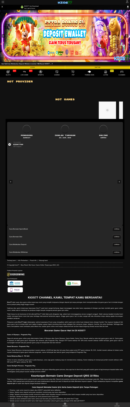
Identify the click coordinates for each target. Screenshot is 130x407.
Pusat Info (33, 260)
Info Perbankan (23, 260)
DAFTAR (97, 67)
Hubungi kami (43, 260)
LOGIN (32, 67)
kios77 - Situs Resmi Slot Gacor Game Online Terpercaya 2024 (35, 265)
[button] (3, 36)
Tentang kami (11, 260)
